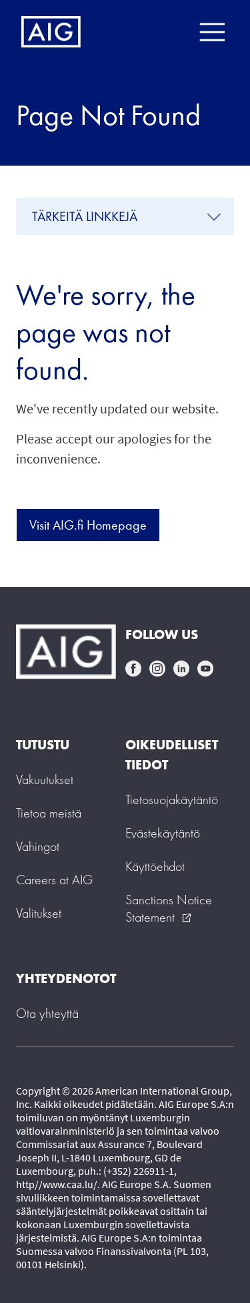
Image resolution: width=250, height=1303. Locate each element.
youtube (205, 669)
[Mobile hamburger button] (212, 32)
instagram (157, 669)
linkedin (181, 669)
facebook (133, 669)
